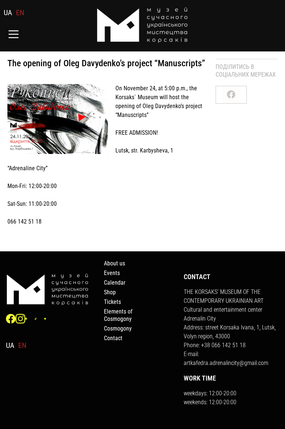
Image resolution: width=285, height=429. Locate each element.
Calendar (114, 282)
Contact (113, 338)
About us (114, 263)
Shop (110, 292)
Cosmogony (118, 328)
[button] (13, 35)
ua (8, 12)
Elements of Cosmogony (118, 315)
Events (112, 272)
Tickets (112, 301)
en (20, 12)
